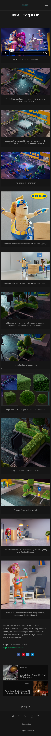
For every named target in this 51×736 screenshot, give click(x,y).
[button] (25, 706)
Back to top (26, 724)
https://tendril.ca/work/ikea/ (14, 647)
